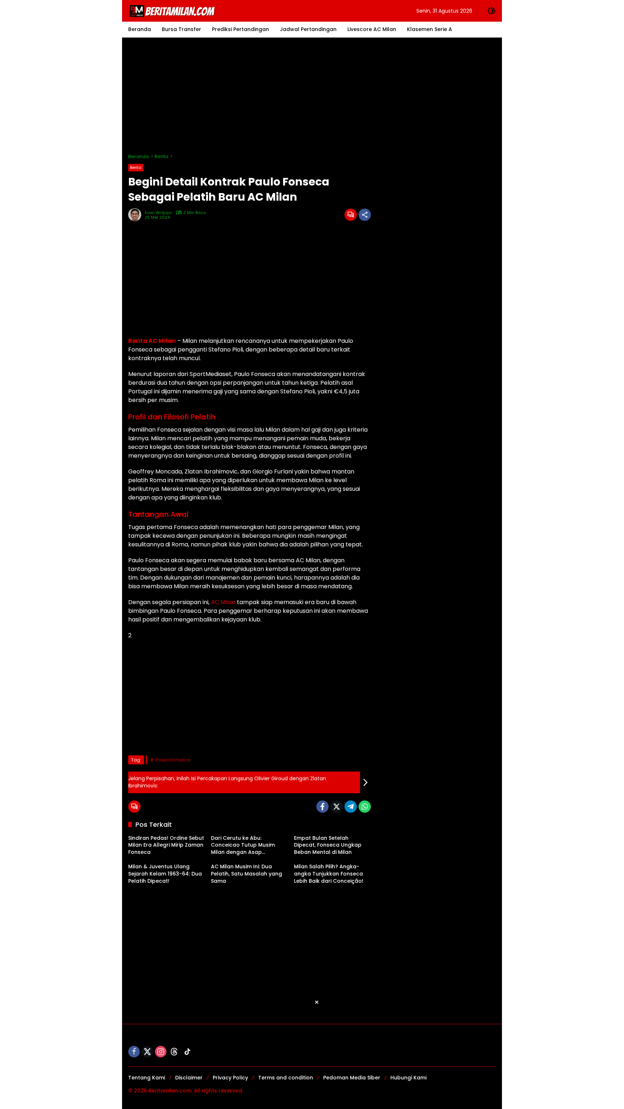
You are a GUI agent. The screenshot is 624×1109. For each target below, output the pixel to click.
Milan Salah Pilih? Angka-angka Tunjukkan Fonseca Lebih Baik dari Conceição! (328, 873)
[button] (491, 10)
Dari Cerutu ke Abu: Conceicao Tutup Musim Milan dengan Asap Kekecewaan (243, 845)
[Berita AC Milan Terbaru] (173, 10)
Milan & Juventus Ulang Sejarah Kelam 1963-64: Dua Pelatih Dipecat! (165, 873)
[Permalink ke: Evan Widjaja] (136, 214)
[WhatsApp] (365, 806)
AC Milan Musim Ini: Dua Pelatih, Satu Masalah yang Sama (246, 873)
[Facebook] (322, 806)
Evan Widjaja (158, 213)
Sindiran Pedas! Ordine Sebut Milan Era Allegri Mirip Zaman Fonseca (166, 845)
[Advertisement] (312, 95)
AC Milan (223, 602)
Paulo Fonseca (173, 759)
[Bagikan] (365, 215)
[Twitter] (336, 806)
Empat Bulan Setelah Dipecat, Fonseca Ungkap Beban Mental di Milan (327, 845)
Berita (136, 167)
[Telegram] (350, 806)
